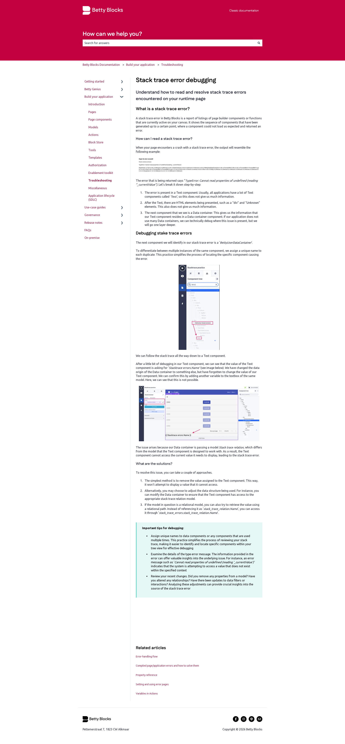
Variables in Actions (147, 693)
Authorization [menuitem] (97, 165)
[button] (122, 81)
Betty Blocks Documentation (101, 64)
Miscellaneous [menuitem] (97, 188)
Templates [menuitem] (95, 157)
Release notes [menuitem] (93, 222)
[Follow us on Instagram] (244, 719)
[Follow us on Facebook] (236, 719)
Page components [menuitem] (100, 119)
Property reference (146, 675)
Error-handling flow (147, 656)
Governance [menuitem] (92, 214)
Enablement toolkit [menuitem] (100, 172)
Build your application (140, 64)
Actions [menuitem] (93, 134)
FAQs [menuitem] (87, 230)
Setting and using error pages (152, 684)
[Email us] (259, 719)
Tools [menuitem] (92, 150)
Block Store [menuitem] (95, 142)
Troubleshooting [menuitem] (100, 180)
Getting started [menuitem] (94, 81)
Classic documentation (244, 11)
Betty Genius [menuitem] (92, 89)
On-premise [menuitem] (92, 237)
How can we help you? (112, 34)
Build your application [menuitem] (98, 96)
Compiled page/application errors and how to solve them (167, 665)
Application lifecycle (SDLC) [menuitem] (101, 197)
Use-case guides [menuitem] (95, 207)
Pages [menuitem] (92, 112)
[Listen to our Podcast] (251, 719)
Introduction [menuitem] (96, 104)
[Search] (259, 43)
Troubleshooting (172, 64)
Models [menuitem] (93, 127)
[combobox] (169, 43)
